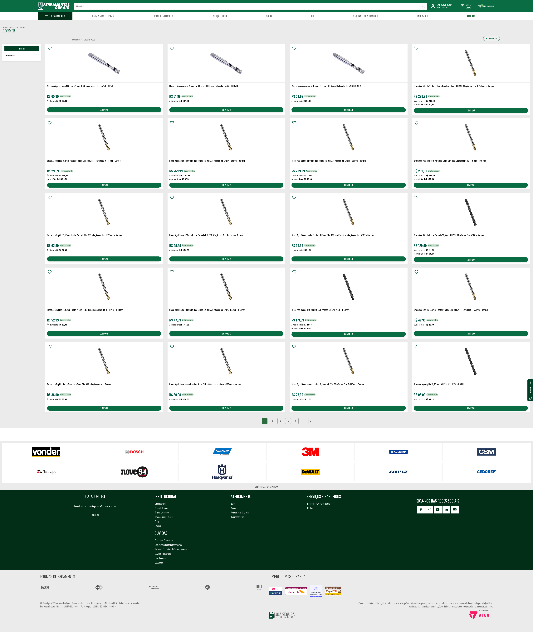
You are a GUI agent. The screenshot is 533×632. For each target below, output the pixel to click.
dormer (22, 27)
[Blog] (455, 509)
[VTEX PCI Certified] (276, 588)
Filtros (21, 48)
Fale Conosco (160, 558)
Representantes (237, 517)
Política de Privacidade (164, 540)
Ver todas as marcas (266, 487)
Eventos (158, 525)
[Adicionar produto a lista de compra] (49, 48)
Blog (157, 521)
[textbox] (250, 6)
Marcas (471, 16)
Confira (95, 515)
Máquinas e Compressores (365, 16)
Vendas (234, 508)
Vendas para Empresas (240, 512)
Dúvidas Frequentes (163, 553)
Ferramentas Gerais (8, 27)
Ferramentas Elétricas (103, 16)
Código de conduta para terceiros (168, 544)
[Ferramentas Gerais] (54, 10)
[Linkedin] (446, 509)
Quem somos (160, 503)
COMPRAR (104, 109)
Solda (269, 16)
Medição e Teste (220, 16)
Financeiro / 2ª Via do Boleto (318, 503)
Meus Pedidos (442, 7)
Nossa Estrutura (161, 508)
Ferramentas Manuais (163, 16)
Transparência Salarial (164, 517)
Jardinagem (422, 16)
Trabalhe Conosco (162, 512)
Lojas (233, 503)
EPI (312, 16)
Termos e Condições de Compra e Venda (171, 549)
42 (311, 421)
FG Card (310, 508)
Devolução (159, 562)
